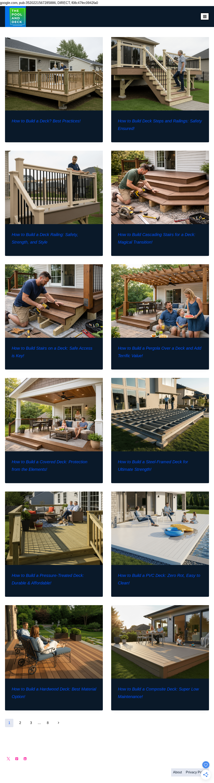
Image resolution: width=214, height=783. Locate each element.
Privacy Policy (196, 772)
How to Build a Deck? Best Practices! (46, 121)
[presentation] (54, 73)
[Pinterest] (16, 758)
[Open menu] (204, 16)
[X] (8, 758)
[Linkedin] (25, 758)
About (177, 772)
